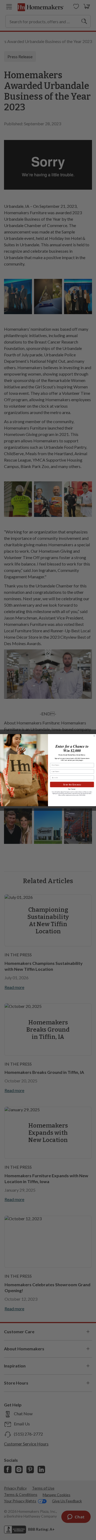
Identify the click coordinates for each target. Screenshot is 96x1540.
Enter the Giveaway (72, 784)
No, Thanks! (71, 789)
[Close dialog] (94, 735)
